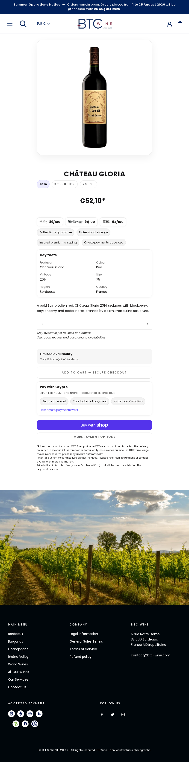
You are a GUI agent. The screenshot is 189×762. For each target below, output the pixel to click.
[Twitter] (112, 714)
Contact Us (17, 687)
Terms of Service (83, 649)
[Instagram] (123, 714)
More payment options (94, 437)
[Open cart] (180, 23)
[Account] (169, 23)
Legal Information (84, 634)
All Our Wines (18, 672)
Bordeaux (15, 634)
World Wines (18, 664)
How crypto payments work (59, 410)
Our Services (18, 679)
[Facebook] (101, 714)
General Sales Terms (86, 641)
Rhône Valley (18, 656)
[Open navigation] (9, 24)
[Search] (23, 23)
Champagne (18, 649)
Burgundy (15, 641)
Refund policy (81, 656)
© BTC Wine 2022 (53, 750)
